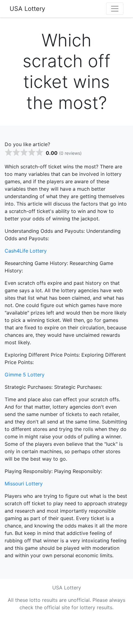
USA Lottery (27, 8)
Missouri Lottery (24, 483)
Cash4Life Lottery (26, 251)
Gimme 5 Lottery (25, 374)
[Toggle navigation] (114, 8)
